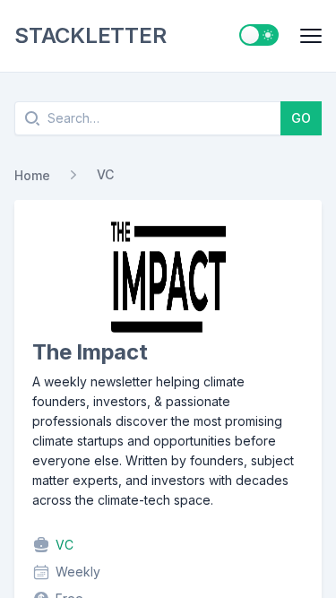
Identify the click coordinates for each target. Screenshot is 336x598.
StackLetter (90, 35)
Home (32, 175)
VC (105, 174)
